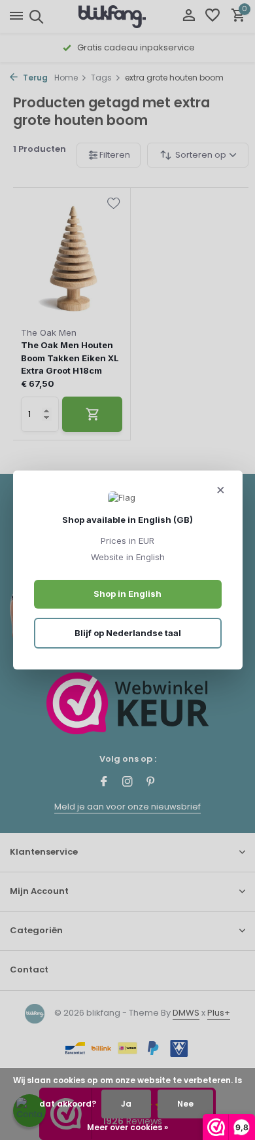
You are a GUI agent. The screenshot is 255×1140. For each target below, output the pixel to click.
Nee (185, 1103)
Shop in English (128, 593)
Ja (126, 1103)
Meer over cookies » (127, 1127)
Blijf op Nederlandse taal (128, 633)
